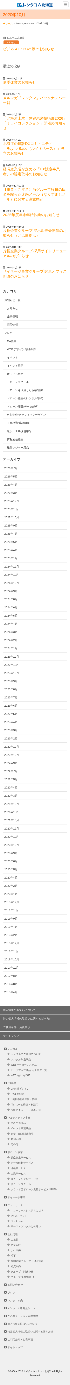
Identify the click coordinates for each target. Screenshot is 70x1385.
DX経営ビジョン (20, 1088)
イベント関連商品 (21, 1128)
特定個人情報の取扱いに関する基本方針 (27, 1018)
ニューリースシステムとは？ (27, 1210)
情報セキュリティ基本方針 (26, 1109)
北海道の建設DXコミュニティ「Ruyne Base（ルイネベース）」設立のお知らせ (33, 148)
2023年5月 (11, 713)
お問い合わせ (15, 1284)
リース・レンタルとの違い (26, 1226)
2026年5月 (11, 476)
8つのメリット (19, 1215)
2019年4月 (11, 926)
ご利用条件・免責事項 (16, 1027)
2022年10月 (11, 754)
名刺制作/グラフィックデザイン (26, 414)
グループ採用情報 (21, 1276)
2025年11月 (11, 509)
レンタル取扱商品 (21, 1059)
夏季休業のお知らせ (19, 82)
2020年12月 (11, 828)
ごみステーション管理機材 (23, 1316)
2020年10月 (11, 844)
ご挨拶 (14, 1239)
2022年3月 (11, 795)
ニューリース (15, 1205)
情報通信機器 (15, 439)
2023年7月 (11, 697)
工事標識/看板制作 (18, 422)
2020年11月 (11, 836)
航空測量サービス (21, 1157)
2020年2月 (11, 885)
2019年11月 (11, 910)
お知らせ (11, 42)
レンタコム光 (15, 1300)
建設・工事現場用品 (19, 431)
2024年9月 (11, 591)
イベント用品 (15, 365)
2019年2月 (11, 934)
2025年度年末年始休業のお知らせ (31, 215)
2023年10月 (11, 673)
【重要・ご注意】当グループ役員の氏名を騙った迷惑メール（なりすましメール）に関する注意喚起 (34, 194)
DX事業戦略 (17, 1093)
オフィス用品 (15, 373)
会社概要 (16, 1250)
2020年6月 (11, 861)
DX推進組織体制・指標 (24, 1099)
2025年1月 (11, 558)
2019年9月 (11, 918)
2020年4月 (11, 877)
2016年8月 (11, 984)
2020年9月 (11, 853)
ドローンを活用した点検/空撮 (25, 390)
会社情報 (13, 1234)
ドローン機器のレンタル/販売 (25, 398)
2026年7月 (11, 468)
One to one (17, 1221)
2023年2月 (11, 738)
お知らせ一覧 (12, 300)
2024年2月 (11, 640)
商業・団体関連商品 (22, 1133)
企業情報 (12, 316)
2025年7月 (11, 533)
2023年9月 (11, 681)
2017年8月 (11, 975)
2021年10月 (11, 820)
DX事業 (12, 1083)
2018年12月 (11, 943)
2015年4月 (11, 992)
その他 (14, 1144)
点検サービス (18, 1168)
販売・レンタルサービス (24, 1178)
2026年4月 (11, 484)
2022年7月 (11, 771)
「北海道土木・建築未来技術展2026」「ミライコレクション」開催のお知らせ (35, 123)
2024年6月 (11, 607)
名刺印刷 (16, 1139)
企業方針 (16, 1244)
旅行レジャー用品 (18, 447)
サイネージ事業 (16, 1197)
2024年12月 (11, 566)
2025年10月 (11, 517)
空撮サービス (18, 1173)
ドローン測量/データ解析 (22, 406)
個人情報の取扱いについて (19, 1010)
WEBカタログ (19, 1075)
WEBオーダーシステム (24, 1064)
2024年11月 (11, 574)
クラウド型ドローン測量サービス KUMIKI (34, 1189)
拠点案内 (16, 1266)
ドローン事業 (15, 1152)
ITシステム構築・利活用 (24, 1104)
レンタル (13, 1048)
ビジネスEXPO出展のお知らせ (28, 49)
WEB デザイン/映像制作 (21, 349)
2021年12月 (11, 803)
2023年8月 (11, 689)
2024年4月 (11, 623)
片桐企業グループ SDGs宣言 (27, 1261)
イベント (12, 357)
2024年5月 (11, 615)
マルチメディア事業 (19, 1117)
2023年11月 (11, 664)
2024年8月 (11, 599)
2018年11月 (11, 951)
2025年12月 (11, 501)
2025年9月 (11, 525)
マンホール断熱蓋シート (21, 1308)
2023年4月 (11, 722)
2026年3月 (11, 492)
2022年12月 (11, 746)
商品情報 (12, 324)
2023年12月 (11, 656)
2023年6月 (11, 705)
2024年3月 (11, 631)
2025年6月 (11, 541)
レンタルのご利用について (26, 1054)
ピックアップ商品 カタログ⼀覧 (29, 1070)
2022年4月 (11, 787)
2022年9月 (11, 763)
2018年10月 (11, 959)
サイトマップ (11, 1035)
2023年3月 (11, 730)
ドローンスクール (18, 382)
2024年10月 (11, 582)
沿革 (13, 1255)
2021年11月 (11, 812)
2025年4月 (11, 550)
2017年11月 (11, 967)
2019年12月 (11, 902)
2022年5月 (11, 779)
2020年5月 (11, 869)
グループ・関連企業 (22, 1271)
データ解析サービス (22, 1162)
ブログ (8, 332)
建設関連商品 (18, 1123)
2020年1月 (11, 893)
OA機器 (11, 341)
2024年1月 (11, 648)
